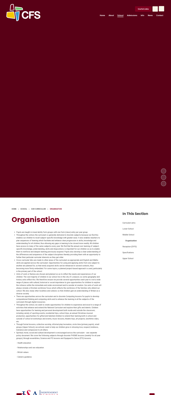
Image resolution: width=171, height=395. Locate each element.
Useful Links (143, 9)
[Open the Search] (155, 9)
